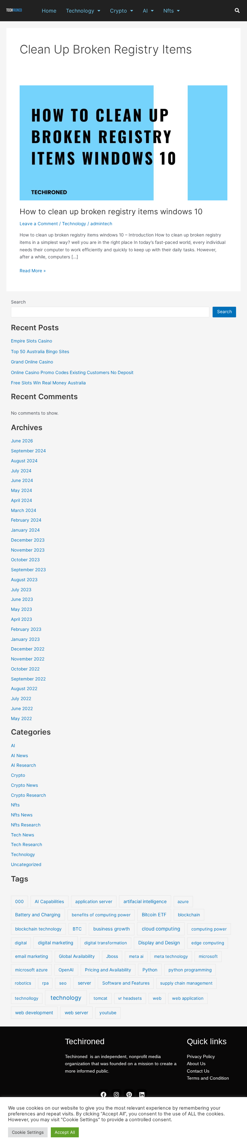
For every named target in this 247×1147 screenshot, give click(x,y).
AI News (19, 755)
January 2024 (25, 530)
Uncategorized (26, 864)
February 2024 (26, 520)
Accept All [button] (65, 1132)
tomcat (100, 998)
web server (76, 1012)
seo (63, 983)
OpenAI (66, 969)
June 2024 (22, 480)
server (84, 983)
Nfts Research (26, 824)
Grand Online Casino (32, 361)
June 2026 (22, 440)
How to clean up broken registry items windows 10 (111, 211)
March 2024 (23, 510)
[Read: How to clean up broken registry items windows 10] (123, 142)
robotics (23, 983)
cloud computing (161, 929)
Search (18, 301)
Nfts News (21, 814)
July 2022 (21, 698)
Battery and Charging (37, 914)
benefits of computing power (101, 914)
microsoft (208, 956)
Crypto (118, 10)
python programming (190, 969)
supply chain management (186, 983)
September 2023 (28, 569)
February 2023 (26, 629)
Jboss (112, 956)
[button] (83, 10)
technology (65, 997)
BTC (77, 928)
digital (21, 942)
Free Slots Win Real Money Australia (48, 382)
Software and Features (126, 983)
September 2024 (28, 450)
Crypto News (24, 785)
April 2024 (21, 500)
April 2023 (21, 619)
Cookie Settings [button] (28, 1132)
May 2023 (21, 609)
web (157, 998)
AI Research (23, 765)
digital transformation (105, 942)
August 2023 (24, 579)
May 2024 (21, 490)
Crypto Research (28, 795)
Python (149, 969)
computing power (209, 928)
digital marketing (55, 942)
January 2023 (25, 639)
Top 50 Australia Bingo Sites (40, 351)
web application (188, 998)
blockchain (189, 914)
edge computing (207, 942)
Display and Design (159, 943)
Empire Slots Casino (31, 340)
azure (183, 901)
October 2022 (25, 668)
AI (145, 10)
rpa (45, 983)
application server (93, 901)
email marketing (31, 956)
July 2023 (21, 589)
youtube (107, 1012)
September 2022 (28, 678)
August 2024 (24, 460)
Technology (80, 10)
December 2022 (27, 648)
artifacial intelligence (145, 901)
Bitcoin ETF (154, 915)
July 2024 (21, 470)
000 (19, 901)
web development (34, 1012)
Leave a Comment (39, 223)
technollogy (26, 998)
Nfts (168, 10)
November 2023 (28, 550)
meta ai (136, 956)
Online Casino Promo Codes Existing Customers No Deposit (72, 372)
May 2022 (21, 718)
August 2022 (24, 688)
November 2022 (27, 658)
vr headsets (130, 998)
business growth (111, 929)
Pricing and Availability (108, 969)
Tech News (22, 834)
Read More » (33, 270)
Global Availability (77, 956)
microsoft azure (31, 969)
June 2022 (22, 708)
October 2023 (25, 559)
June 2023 (22, 599)
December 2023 (28, 540)
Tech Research (26, 844)
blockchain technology (38, 928)
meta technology (171, 956)
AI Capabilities (49, 901)
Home (49, 10)
